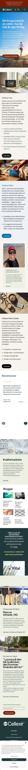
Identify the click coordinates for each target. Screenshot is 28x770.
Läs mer (8, 286)
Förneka (14, 763)
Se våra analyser (10, 51)
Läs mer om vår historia (11, 697)
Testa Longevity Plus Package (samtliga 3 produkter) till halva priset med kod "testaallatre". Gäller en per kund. (14, 3)
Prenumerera (9, 713)
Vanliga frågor (14, 734)
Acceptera (14, 759)
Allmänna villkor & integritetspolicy (14, 737)
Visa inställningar (14, 766)
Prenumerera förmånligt (10, 56)
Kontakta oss (14, 740)
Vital (15, 547)
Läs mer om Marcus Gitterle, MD (14, 632)
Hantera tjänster (14, 756)
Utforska (6, 155)
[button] (26, 742)
